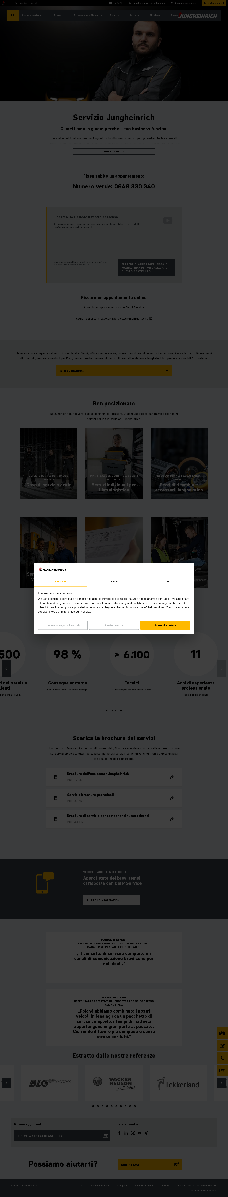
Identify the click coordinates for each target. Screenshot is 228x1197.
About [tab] (167, 581)
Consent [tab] (60, 581)
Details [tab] (114, 581)
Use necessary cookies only (63, 625)
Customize (112, 625)
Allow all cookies (165, 625)
